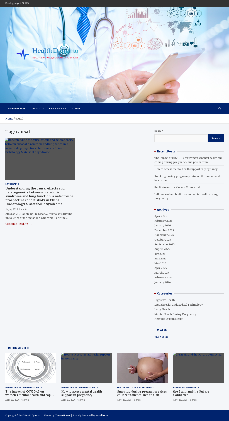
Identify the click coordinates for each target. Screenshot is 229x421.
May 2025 (160, 263)
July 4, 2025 (11, 209)
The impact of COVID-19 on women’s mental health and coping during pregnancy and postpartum (30, 395)
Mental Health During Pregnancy (175, 314)
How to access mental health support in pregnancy (186, 169)
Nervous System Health (168, 318)
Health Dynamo (32, 415)
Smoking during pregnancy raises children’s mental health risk (142, 393)
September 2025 (164, 244)
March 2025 (161, 272)
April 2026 (160, 216)
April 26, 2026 (124, 399)
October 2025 (162, 239)
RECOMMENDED (18, 348)
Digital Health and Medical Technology (178, 304)
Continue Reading (17, 223)
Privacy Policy (57, 108)
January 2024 (162, 282)
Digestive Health (164, 300)
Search (158, 131)
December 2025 (164, 230)
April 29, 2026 (12, 399)
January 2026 (162, 225)
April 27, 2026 (68, 399)
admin (24, 209)
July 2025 (159, 253)
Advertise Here (16, 108)
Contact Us (37, 108)
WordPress (102, 415)
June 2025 (160, 258)
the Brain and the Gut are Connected (177, 187)
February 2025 (163, 277)
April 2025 (160, 268)
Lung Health (12, 183)
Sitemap (76, 108)
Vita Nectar (161, 336)
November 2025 (164, 235)
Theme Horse (62, 415)
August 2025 (162, 249)
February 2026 (163, 220)
